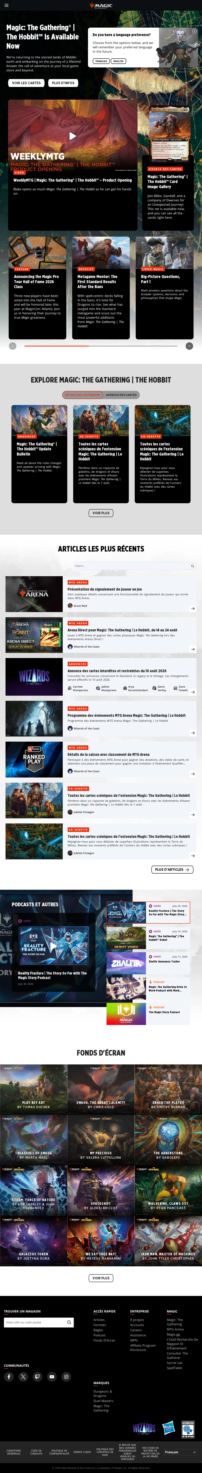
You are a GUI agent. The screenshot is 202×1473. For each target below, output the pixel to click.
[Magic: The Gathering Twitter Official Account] (23, 1377)
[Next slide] (189, 346)
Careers (136, 1330)
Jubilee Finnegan (84, 812)
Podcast (100, 1335)
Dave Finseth (183, 688)
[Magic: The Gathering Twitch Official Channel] (37, 1377)
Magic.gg (173, 1334)
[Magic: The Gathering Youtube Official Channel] (52, 1377)
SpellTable (174, 1368)
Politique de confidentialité (59, 1452)
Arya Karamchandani (138, 688)
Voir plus (101, 513)
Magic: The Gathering (175, 1322)
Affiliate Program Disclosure (143, 1347)
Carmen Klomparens (80, 688)
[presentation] (192, 608)
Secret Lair (175, 1363)
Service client (82, 1452)
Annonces (77, 664)
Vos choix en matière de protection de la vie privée (150, 1452)
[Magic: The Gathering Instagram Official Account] (66, 1377)
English (118, 61)
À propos (137, 1320)
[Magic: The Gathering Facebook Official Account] (9, 1377)
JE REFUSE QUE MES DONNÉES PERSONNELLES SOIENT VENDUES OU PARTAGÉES (127, 1452)
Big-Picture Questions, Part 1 (164, 304)
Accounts (137, 1325)
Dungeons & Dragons (103, 1393)
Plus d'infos (63, 83)
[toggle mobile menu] (6, 5)
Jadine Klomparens (108, 688)
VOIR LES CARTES (26, 83)
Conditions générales (14, 1452)
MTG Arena (78, 582)
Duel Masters (103, 1401)
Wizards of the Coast (86, 646)
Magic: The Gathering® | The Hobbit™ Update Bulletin (39, 470)
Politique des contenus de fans (105, 1452)
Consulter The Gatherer (177, 1355)
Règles (98, 1330)
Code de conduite (36, 1452)
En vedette (78, 788)
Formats (100, 1325)
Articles (99, 1320)
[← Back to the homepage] (101, 5)
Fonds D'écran (104, 1340)
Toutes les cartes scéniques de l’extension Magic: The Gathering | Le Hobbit (101, 470)
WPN (133, 1340)
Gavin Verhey (162, 688)
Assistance (138, 1335)
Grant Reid (80, 606)
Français (101, 61)
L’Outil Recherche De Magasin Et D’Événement (182, 1343)
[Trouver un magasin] (69, 1322)
